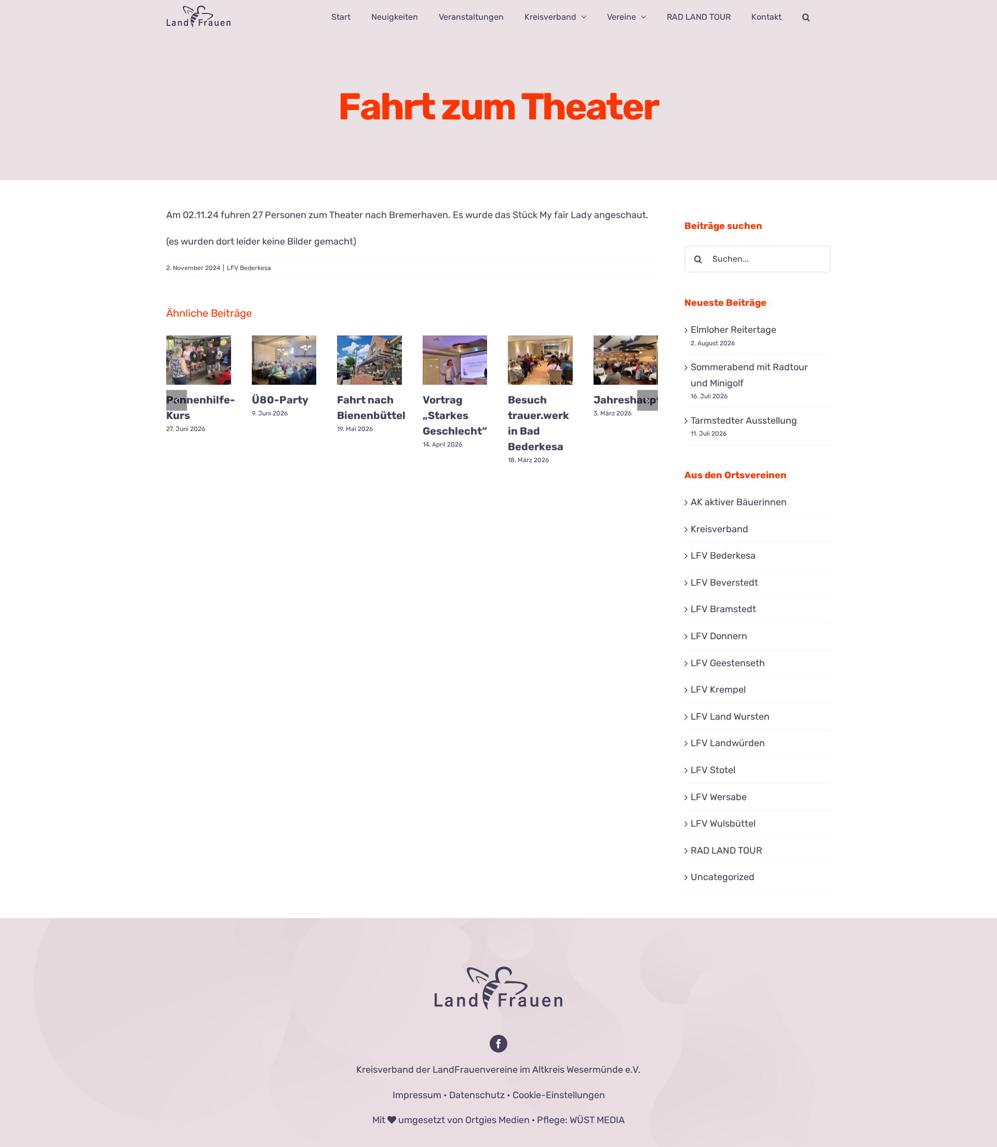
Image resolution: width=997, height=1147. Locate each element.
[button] (806, 16)
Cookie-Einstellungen (559, 1095)
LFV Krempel (718, 689)
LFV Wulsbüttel (723, 823)
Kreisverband (719, 529)
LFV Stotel (713, 770)
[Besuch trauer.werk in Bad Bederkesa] (540, 360)
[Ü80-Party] (284, 360)
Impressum (417, 1095)
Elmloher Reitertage (733, 329)
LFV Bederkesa (249, 268)
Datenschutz (477, 1095)
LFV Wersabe (719, 797)
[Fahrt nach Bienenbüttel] (369, 360)
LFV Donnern (719, 636)
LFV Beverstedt (724, 582)
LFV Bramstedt (723, 609)
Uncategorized (723, 877)
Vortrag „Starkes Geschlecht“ (455, 415)
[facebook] (498, 1043)
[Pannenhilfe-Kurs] (198, 360)
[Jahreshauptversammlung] (626, 360)
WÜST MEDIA (597, 1120)
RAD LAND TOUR (726, 850)
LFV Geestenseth (728, 663)
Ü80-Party (280, 400)
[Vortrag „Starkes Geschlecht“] (455, 360)
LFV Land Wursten (730, 716)
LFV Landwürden (728, 743)
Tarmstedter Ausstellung (744, 420)
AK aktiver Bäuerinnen (739, 502)
